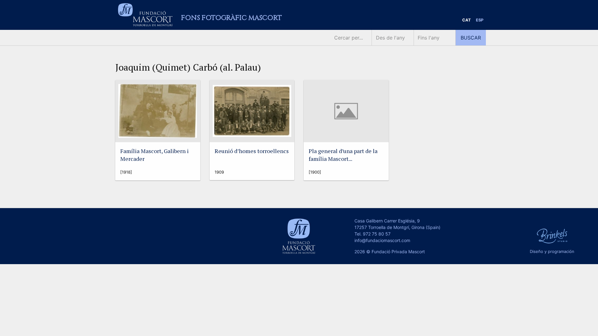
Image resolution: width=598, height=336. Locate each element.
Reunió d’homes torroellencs (252, 151)
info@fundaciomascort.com (382, 240)
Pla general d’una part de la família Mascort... (343, 154)
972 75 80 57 (377, 233)
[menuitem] (466, 20)
